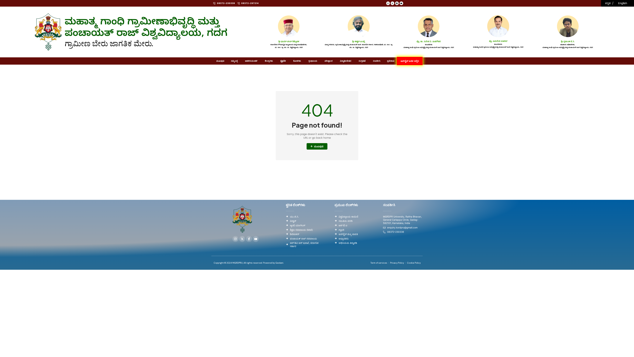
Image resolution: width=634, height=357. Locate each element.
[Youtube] (401, 3)
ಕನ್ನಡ (608, 3)
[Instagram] (388, 3)
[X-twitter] (392, 3)
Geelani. (279, 262)
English (622, 3)
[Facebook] (397, 3)
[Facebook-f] (249, 239)
